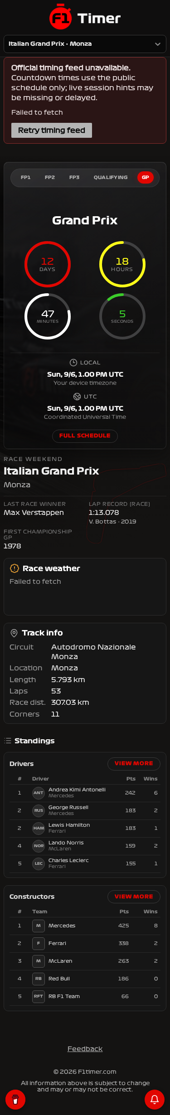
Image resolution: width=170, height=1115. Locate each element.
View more (134, 763)
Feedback (85, 1049)
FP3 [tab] (74, 177)
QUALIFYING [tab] (111, 177)
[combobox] (9, 44)
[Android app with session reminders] (155, 1100)
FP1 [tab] (26, 177)
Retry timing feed (51, 130)
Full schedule (84, 435)
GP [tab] (146, 177)
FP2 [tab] (50, 177)
